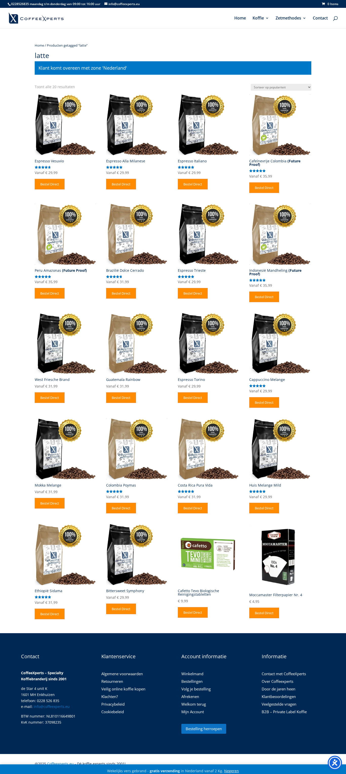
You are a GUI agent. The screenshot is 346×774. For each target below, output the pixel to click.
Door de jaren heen (278, 689)
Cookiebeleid (112, 712)
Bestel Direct (49, 184)
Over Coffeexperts (277, 682)
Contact (320, 18)
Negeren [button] (231, 770)
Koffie (258, 18)
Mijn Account (192, 712)
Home (240, 18)
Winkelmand (192, 674)
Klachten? (109, 697)
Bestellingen (192, 682)
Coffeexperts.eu (60, 763)
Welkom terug (193, 704)
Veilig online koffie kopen (123, 689)
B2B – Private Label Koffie (284, 712)
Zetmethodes (288, 18)
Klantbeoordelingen (279, 697)
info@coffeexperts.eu (52, 706)
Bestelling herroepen (204, 728)
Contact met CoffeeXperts (284, 674)
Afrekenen (190, 697)
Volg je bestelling (196, 689)
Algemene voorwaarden (122, 674)
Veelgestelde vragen (279, 704)
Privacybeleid (113, 704)
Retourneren (112, 682)
